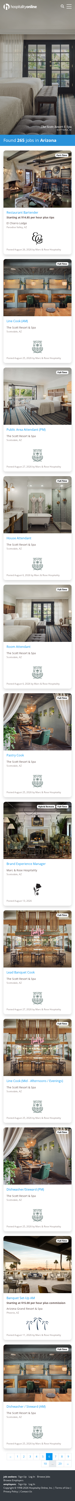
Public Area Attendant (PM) (26, 429)
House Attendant (19, 538)
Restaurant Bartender (22, 212)
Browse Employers (13, 1480)
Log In (32, 1476)
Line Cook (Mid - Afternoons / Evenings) (35, 1081)
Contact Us (26, 1491)
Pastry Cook (15, 755)
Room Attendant (19, 647)
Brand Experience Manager (26, 864)
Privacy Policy (10, 1491)
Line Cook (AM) (17, 321)
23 (60, 1463)
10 (45, 1463)
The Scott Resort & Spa (56, 127)
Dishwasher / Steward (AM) (26, 1406)
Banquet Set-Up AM (21, 1298)
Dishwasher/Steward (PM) (25, 1189)
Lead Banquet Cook (21, 972)
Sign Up (22, 1476)
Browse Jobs (43, 1476)
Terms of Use (62, 1487)
